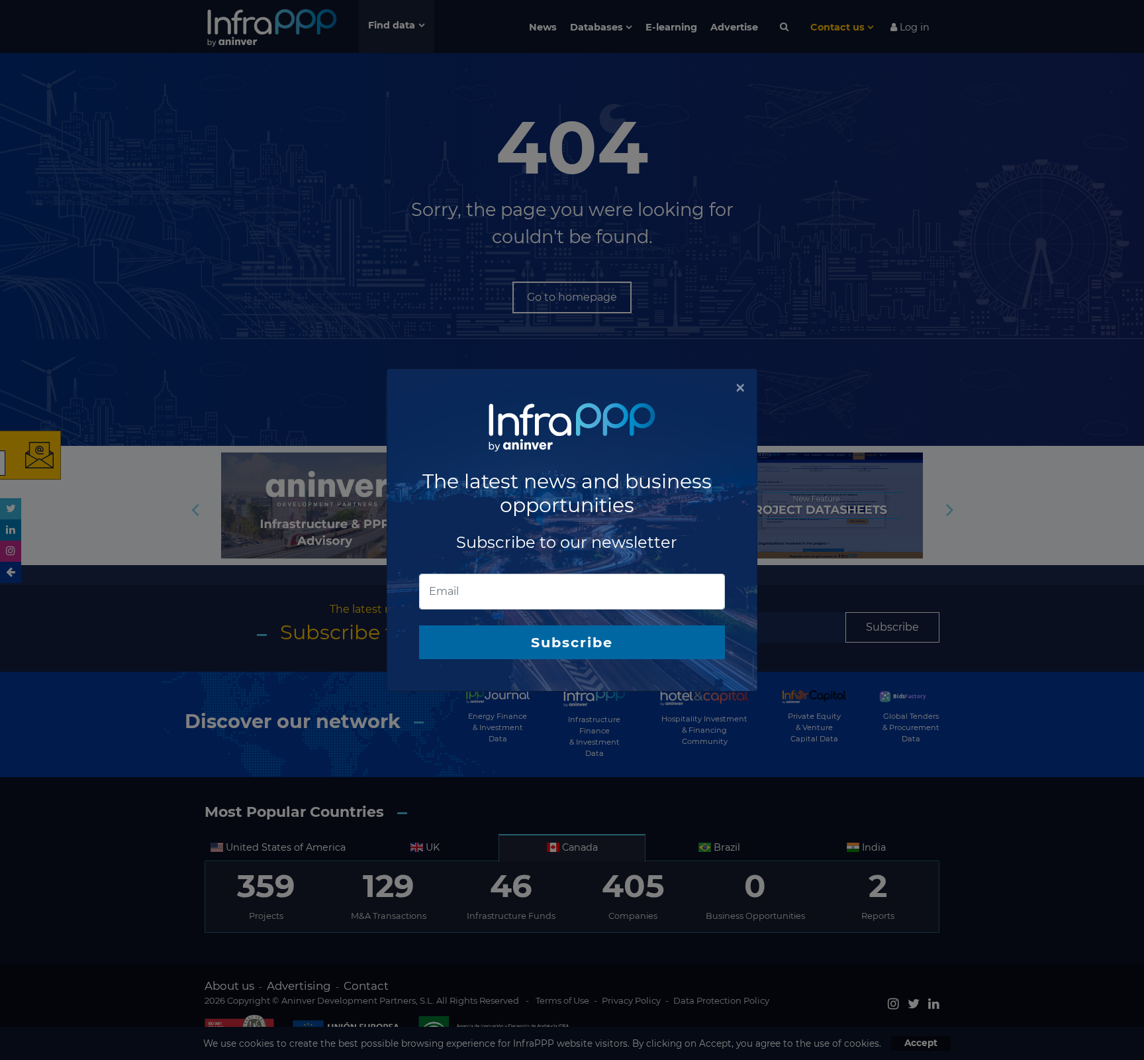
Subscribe (572, 642)
